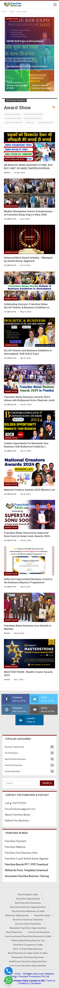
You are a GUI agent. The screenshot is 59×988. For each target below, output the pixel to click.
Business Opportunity (33, 118)
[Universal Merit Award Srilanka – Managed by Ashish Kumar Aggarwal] (29, 239)
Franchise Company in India (28, 944)
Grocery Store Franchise (28, 923)
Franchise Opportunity (28, 898)
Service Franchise (12, 771)
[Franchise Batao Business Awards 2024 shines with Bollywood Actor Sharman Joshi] (29, 378)
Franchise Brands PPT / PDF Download (26, 864)
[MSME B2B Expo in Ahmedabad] (29, 31)
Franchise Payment (15, 841)
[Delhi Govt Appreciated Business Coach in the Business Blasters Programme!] (29, 561)
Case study (30, 123)
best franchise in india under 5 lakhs (28, 953)
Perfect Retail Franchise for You (28, 940)
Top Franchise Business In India (28, 911)
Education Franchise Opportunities (28, 928)
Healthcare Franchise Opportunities (28, 961)
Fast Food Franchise (13, 765)
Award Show (12, 19)
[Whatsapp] (8, 980)
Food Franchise (11, 753)
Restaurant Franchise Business (28, 957)
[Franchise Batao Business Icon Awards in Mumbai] (29, 607)
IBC (43, 980)
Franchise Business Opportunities (28, 907)
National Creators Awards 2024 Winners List (29, 489)
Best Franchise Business (33, 114)
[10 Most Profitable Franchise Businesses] (41, 80)
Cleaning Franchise (45, 123)
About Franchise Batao (17, 814)
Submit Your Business (17, 820)
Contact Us (35, 980)
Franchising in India (28, 894)
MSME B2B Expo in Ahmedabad (25, 41)
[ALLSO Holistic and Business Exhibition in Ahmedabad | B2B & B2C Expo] (29, 332)
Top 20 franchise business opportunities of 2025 (17, 85)
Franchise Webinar (15, 846)
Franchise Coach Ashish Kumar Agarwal (26, 858)
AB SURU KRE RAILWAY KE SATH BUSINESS (27, 66)
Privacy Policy (21, 980)
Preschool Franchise (39, 932)
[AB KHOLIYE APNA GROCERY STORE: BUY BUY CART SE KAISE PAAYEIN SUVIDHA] (29, 146)
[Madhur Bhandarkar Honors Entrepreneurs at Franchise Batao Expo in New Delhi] (29, 193)
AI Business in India (12, 114)
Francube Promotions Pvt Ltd (33, 976)
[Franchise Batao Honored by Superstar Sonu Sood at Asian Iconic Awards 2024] (29, 514)
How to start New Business (28, 948)
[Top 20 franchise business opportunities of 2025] (17, 80)
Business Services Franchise (28, 919)
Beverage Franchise (13, 118)
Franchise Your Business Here (21, 852)
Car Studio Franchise (13, 123)
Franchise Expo (42, 915)
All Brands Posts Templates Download (26, 870)
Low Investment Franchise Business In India (28, 936)
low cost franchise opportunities (28, 965)
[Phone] (8, 971)
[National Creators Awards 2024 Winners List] (29, 471)
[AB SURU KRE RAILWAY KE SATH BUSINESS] (29, 57)
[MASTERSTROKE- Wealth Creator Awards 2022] (29, 653)
